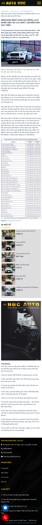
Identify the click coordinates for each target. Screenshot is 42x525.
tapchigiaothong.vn (13, 221)
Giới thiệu (4, 473)
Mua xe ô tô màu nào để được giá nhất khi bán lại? (20, 398)
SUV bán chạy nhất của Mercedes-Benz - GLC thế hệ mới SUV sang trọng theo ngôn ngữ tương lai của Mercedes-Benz (20, 404)
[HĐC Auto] (13, 3)
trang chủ (4, 11)
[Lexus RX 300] (8, 280)
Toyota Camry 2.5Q (23, 253)
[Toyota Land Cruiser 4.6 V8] (8, 235)
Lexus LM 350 (20, 242)
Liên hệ (3, 482)
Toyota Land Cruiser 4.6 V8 (25, 231)
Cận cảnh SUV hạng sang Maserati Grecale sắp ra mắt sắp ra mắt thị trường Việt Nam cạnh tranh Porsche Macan (20, 413)
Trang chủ (4, 468)
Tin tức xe (5, 477)
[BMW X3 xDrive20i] (8, 268)
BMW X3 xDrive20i (22, 265)
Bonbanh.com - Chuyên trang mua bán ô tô (21, 523)
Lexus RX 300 (20, 276)
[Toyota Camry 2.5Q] (8, 257)
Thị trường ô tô (26, 11)
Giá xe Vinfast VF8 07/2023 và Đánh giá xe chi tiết (19, 375)
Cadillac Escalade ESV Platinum (27, 287)
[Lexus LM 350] (8, 246)
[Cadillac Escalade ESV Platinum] (8, 291)
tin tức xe (14, 11)
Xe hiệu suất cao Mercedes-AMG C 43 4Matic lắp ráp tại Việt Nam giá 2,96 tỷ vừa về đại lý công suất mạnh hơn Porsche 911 (20, 368)
